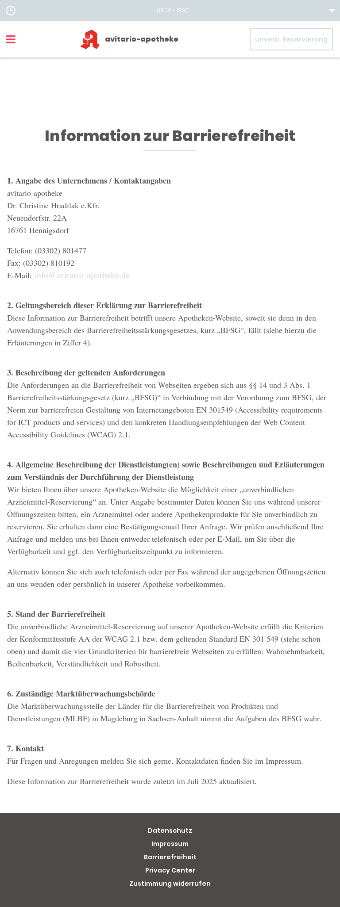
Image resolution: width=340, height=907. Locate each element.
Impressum (170, 843)
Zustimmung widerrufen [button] (170, 883)
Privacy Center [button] (170, 870)
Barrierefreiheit (170, 857)
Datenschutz (170, 830)
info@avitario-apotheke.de (82, 275)
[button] (170, 10)
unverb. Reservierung (291, 39)
